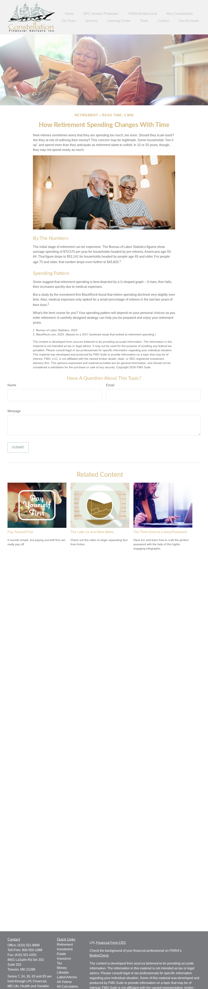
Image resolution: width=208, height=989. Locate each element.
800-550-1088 (32, 950)
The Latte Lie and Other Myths (92, 532)
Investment (65, 949)
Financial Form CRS (111, 942)
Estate (61, 954)
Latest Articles (67, 977)
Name (12, 385)
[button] (69, 13)
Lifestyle (63, 972)
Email (110, 385)
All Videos (64, 982)
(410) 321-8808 (28, 945)
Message (14, 411)
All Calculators (67, 986)
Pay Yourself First (20, 532)
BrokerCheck (99, 955)
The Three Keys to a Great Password (160, 532)
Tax (59, 963)
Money (62, 968)
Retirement (65, 944)
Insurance (64, 958)
